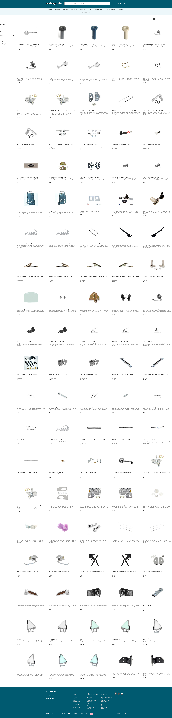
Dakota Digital (104, 707)
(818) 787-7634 (50, 698)
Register (120, 3)
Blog (88, 703)
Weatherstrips (110, 9)
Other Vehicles (121, 9)
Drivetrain (65, 9)
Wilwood (102, 705)
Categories (89, 697)
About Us (89, 698)
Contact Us (89, 705)
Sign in (115, 3)
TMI (101, 704)
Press (88, 704)
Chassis (57, 9)
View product (31, 41)
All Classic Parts (104, 694)
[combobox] (87, 3)
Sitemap (89, 708)
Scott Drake (103, 693)
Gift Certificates (76, 707)
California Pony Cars (105, 700)
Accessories (49, 9)
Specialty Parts (99, 9)
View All (102, 708)
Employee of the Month (92, 693)
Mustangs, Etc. (104, 701)
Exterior (82, 9)
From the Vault (86, 13)
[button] (154, 19)
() (125, 3)
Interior (89, 9)
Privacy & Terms (90, 707)
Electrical (74, 9)
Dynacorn (103, 695)
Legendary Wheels (105, 703)
